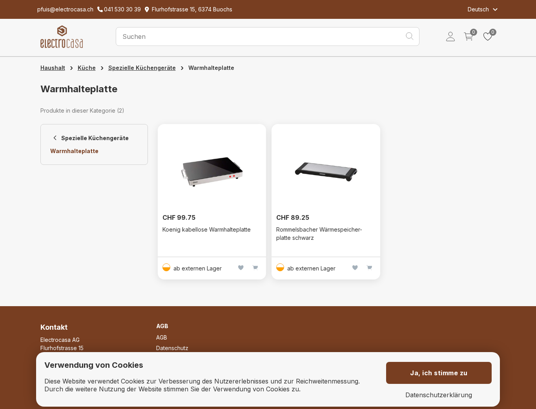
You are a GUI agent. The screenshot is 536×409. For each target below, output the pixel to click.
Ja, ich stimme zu (439, 373)
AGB (161, 337)
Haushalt (52, 67)
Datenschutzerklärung (438, 395)
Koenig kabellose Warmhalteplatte (206, 229)
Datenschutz (172, 348)
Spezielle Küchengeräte (142, 67)
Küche (87, 67)
